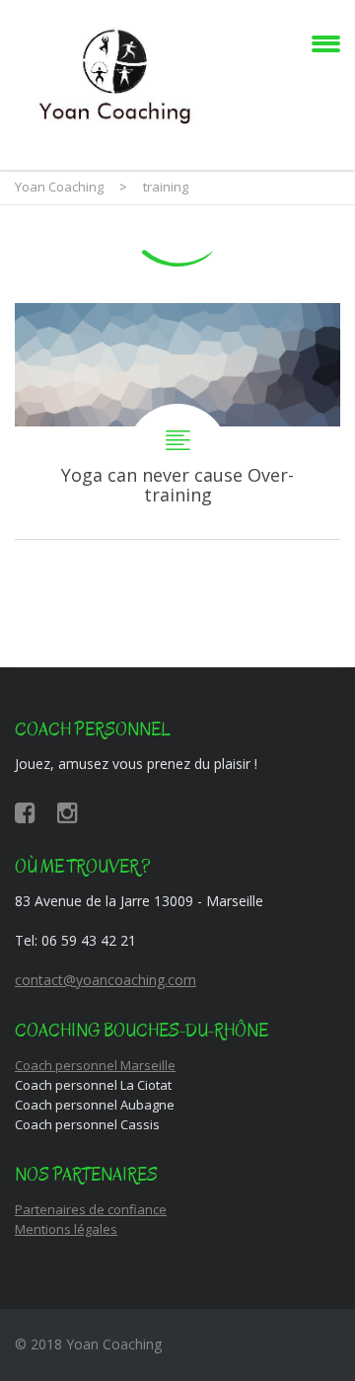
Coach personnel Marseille (95, 1065)
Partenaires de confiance (91, 1209)
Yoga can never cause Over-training (177, 421)
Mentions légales (66, 1229)
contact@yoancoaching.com (105, 979)
